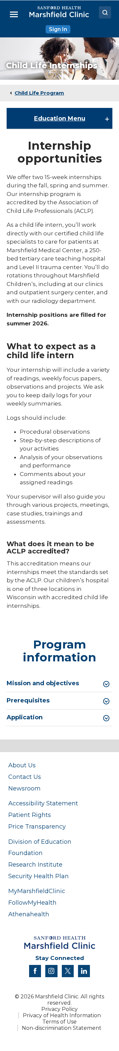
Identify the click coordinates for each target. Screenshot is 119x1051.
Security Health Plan (38, 876)
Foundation (25, 853)
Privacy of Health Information (62, 1015)
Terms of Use (59, 1022)
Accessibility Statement (43, 803)
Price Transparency (37, 826)
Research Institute (35, 864)
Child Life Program (39, 93)
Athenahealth (28, 914)
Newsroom (24, 788)
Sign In (58, 29)
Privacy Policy (59, 1009)
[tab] (59, 683)
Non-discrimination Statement (61, 1028)
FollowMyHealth (32, 902)
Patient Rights (29, 815)
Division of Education (39, 841)
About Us (22, 765)
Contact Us (24, 777)
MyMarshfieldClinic (36, 891)
